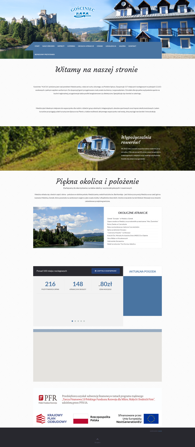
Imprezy (61, 46)
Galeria (122, 46)
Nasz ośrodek (48, 46)
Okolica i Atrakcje (86, 46)
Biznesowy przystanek (45, 54)
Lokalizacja (111, 46)
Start (37, 46)
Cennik (100, 46)
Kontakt (132, 46)
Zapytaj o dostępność (106, 271)
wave (160, 431)
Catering (71, 46)
